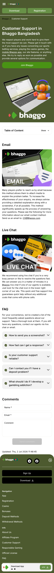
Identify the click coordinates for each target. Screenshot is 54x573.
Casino (5, 506)
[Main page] (13, 4)
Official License (9, 553)
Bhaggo (5, 19)
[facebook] (36, 461)
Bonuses (6, 511)
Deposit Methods (10, 516)
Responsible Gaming (12, 547)
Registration (8, 501)
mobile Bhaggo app (11, 52)
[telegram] (29, 461)
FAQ (4, 558)
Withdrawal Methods (12, 521)
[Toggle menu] (4, 4)
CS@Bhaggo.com (31, 218)
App (4, 495)
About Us (6, 532)
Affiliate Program (10, 537)
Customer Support (11, 542)
